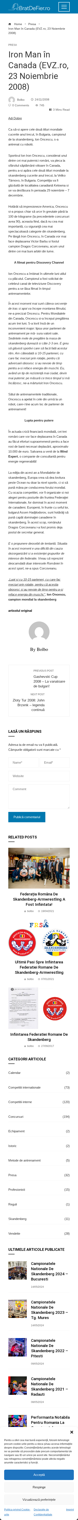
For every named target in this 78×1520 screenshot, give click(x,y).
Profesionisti (39, 1189)
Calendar (39, 1072)
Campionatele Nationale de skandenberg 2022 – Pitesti (49, 1348)
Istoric (39, 1146)
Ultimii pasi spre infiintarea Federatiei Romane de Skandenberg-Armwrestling (39, 967)
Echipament (39, 1131)
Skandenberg (39, 1219)
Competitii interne (39, 1102)
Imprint (70, 1509)
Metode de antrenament (39, 1160)
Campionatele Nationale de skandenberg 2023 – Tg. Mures (49, 1310)
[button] (72, 1432)
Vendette (39, 1233)
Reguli (39, 1204)
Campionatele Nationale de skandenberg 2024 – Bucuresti (49, 1271)
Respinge (39, 1487)
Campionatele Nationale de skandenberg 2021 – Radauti (49, 1386)
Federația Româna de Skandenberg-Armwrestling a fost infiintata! (39, 899)
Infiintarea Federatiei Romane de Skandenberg (39, 1037)
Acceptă (39, 1474)
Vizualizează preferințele (39, 1499)
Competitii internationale (39, 1087)
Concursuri (39, 1116)
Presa (12, 45)
